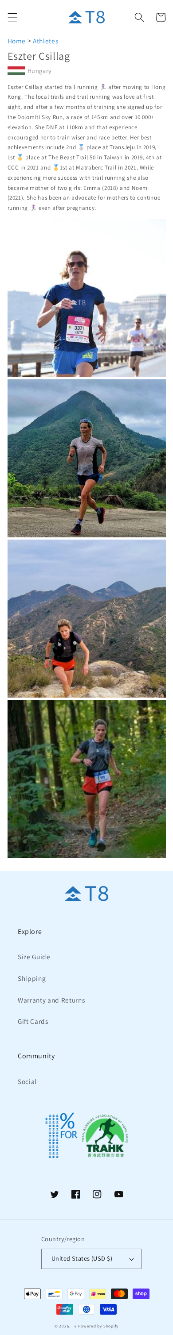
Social (27, 1081)
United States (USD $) (81, 1258)
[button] (12, 17)
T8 (74, 1326)
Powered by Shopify (98, 1326)
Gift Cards (33, 1021)
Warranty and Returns (51, 999)
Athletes (45, 40)
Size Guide (34, 956)
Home (17, 40)
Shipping (32, 978)
